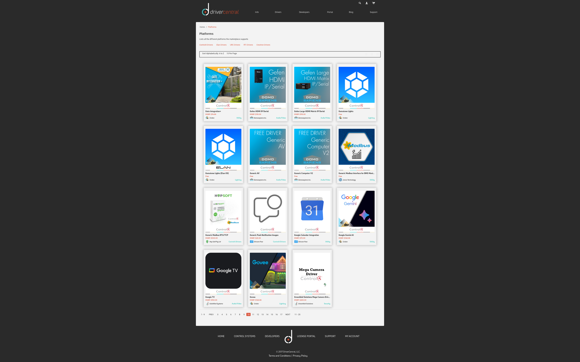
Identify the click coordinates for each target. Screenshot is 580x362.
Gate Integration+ (213, 111)
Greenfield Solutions (305, 303)
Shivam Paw (258, 241)
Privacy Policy (300, 355)
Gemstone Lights (346, 111)
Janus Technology (349, 180)
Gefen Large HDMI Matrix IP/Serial (309, 111)
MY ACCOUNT (352, 336)
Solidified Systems (216, 303)
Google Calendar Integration (306, 235)
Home (202, 27)
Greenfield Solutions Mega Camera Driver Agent (312, 297)
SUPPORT (330, 336)
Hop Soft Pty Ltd (215, 241)
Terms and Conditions (280, 355)
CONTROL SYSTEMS (244, 336)
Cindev (211, 118)
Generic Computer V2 (303, 173)
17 (281, 314)
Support (373, 12)
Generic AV (254, 173)
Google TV (210, 297)
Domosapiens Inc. (260, 118)
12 (258, 314)
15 (272, 314)
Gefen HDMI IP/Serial (259, 111)
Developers (304, 12)
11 (253, 314)
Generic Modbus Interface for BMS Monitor (357, 173)
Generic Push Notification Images (264, 235)
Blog (351, 12)
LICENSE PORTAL (306, 336)
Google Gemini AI (346, 235)
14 (267, 314)
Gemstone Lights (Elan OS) (217, 173)
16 (277, 314)
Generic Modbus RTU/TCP (216, 235)
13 (262, 314)
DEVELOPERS (272, 336)
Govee (252, 297)
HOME (221, 336)
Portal (330, 12)
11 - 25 (297, 314)
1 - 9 (203, 314)
